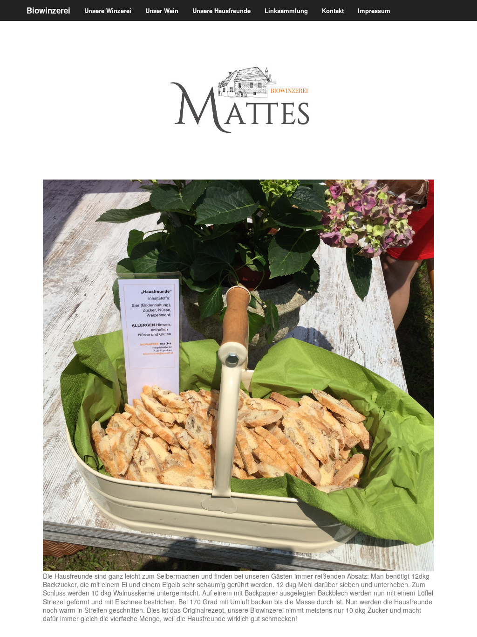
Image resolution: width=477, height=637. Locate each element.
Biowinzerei (48, 10)
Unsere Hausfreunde (221, 10)
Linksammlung (286, 10)
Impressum (374, 10)
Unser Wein (161, 10)
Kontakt (333, 10)
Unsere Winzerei (107, 10)
